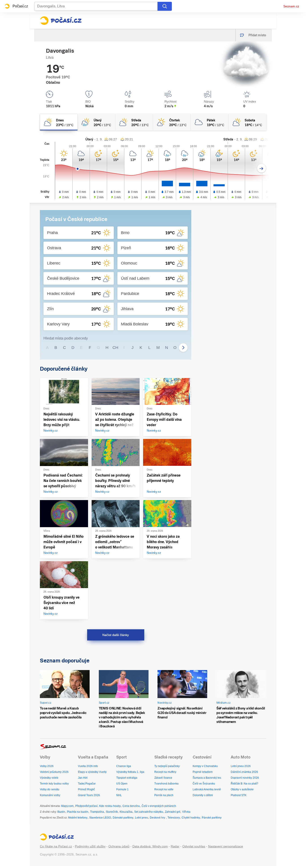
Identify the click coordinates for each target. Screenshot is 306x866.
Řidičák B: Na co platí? (244, 783)
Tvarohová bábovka (166, 783)
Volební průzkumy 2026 (54, 772)
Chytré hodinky (191, 817)
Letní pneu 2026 (241, 766)
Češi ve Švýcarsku (204, 783)
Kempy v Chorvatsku (205, 766)
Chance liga (123, 766)
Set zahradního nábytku (148, 811)
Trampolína (97, 811)
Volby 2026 (47, 766)
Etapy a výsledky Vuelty (92, 772)
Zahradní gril (172, 811)
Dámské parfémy (123, 817)
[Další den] (261, 168)
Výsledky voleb (49, 777)
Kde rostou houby (110, 806)
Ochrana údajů (118, 846)
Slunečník (112, 811)
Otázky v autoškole (242, 789)
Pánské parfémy (212, 817)
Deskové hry (158, 817)
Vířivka (186, 811)
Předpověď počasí (86, 806)
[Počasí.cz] (61, 20)
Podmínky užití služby (90, 846)
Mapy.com (67, 806)
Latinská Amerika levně (207, 789)
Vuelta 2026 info (88, 766)
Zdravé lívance (163, 777)
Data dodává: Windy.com (150, 846)
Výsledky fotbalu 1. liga (130, 772)
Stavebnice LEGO (100, 817)
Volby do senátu (49, 789)
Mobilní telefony (77, 817)
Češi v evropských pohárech (159, 806)
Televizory (174, 817)
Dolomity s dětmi (203, 795)
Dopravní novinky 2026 (245, 777)
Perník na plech (163, 795)
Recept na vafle (163, 789)
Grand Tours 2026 (89, 795)
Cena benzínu (131, 806)
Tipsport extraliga (126, 777)
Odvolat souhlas (193, 846)
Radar (175, 846)
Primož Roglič (86, 789)
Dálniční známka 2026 (244, 772)
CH (115, 347)
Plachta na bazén (77, 811)
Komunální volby (50, 795)
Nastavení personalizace (225, 846)
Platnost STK (238, 795)
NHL (119, 795)
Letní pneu (141, 817)
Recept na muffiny (165, 772)
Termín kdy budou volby (54, 783)
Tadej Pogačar (87, 783)
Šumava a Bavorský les (207, 777)
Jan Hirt (82, 777)
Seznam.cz (291, 6)
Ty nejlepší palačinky (167, 766)
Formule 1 (122, 789)
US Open (121, 783)
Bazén (61, 811)
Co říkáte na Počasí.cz (56, 846)
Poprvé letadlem (203, 772)
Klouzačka (126, 811)
